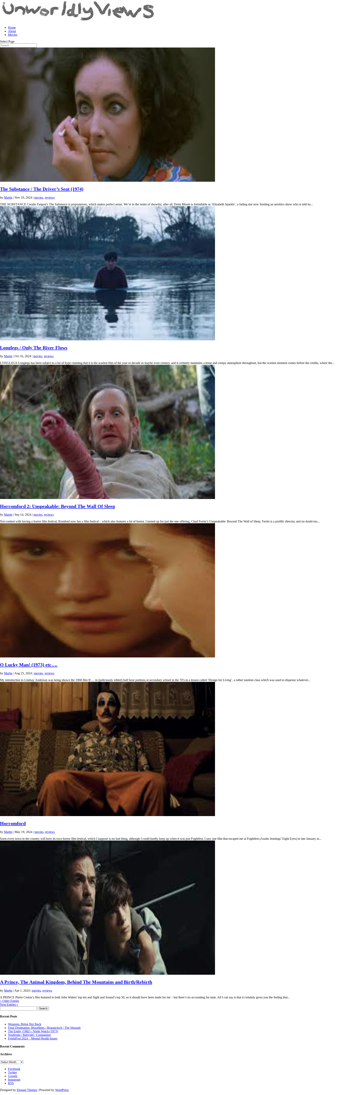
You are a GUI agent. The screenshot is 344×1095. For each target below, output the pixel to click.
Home (12, 27)
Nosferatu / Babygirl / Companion (29, 1035)
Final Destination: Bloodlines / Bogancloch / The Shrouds (44, 1027)
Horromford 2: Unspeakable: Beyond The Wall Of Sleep (57, 506)
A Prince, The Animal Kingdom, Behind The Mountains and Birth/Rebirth (76, 982)
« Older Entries (9, 1001)
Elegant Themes (27, 1090)
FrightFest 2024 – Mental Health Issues (32, 1038)
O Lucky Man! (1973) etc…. (28, 664)
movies (38, 197)
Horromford (13, 823)
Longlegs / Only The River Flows (33, 347)
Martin (8, 197)
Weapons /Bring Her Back (24, 1024)
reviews (50, 197)
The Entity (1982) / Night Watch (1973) (33, 1031)
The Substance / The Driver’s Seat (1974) (41, 189)
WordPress (62, 1090)
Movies (12, 34)
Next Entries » (9, 1004)
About (12, 31)
